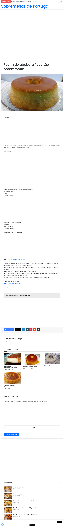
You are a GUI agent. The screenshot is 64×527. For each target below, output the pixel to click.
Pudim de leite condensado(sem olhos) (10, 366)
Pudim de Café (47, 365)
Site (34, 427)
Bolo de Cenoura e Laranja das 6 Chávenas (25, 515)
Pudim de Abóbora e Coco (19, 259)
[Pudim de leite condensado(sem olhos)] (12, 359)
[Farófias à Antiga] (8, 496)
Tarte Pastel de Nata (19, 487)
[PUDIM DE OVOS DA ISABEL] (32, 359)
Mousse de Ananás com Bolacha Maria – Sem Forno (27, 501)
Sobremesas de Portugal (13, 339)
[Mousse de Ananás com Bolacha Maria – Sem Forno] (8, 503)
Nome (5, 421)
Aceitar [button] (59, 522)
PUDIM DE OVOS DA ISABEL (30, 367)
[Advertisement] (32, 22)
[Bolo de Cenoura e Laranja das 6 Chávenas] (8, 517)
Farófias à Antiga (17, 494)
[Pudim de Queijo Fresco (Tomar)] (12, 378)
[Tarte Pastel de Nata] (8, 489)
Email (5, 427)
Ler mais (32, 524)
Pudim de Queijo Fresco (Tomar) (10, 386)
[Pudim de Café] (51, 358)
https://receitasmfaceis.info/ (12, 283)
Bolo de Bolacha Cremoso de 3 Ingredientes (22, 1)
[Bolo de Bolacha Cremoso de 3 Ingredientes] (8, 510)
